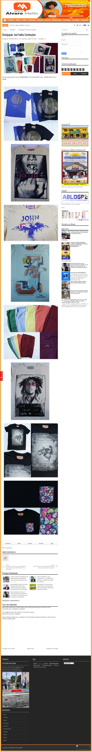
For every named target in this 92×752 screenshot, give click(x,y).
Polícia (24, 20)
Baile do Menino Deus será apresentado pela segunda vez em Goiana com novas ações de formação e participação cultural (79, 265)
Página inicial (30, 648)
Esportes (40, 20)
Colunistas (84, 20)
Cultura (5, 720)
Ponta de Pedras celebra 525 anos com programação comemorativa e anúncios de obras (79, 232)
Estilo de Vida (56, 20)
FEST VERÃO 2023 (66, 261)
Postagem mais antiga (52, 648)
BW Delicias (65, 240)
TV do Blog (75, 20)
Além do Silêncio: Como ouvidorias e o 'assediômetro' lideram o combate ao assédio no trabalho (41, 25)
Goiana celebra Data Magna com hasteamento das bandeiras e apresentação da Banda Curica (13, 669)
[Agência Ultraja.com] (83, 749)
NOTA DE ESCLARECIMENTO (78, 272)
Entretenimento (7, 729)
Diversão (47, 20)
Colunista (5, 717)
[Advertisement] (73, 87)
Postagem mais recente (8, 648)
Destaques (12, 29)
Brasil (4, 714)
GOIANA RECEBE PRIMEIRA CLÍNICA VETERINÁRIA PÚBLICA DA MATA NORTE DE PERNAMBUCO (79, 244)
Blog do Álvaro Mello (17, 747)
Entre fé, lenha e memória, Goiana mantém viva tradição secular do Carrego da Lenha (79, 292)
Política (5, 737)
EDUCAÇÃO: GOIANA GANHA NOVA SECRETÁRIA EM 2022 (78, 282)
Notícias (11, 20)
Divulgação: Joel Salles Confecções (19, 34)
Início (63, 207)
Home (5, 20)
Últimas (18, 20)
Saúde (4, 740)
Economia (32, 20)
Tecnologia (66, 20)
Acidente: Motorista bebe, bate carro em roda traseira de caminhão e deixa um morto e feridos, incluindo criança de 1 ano (74, 301)
